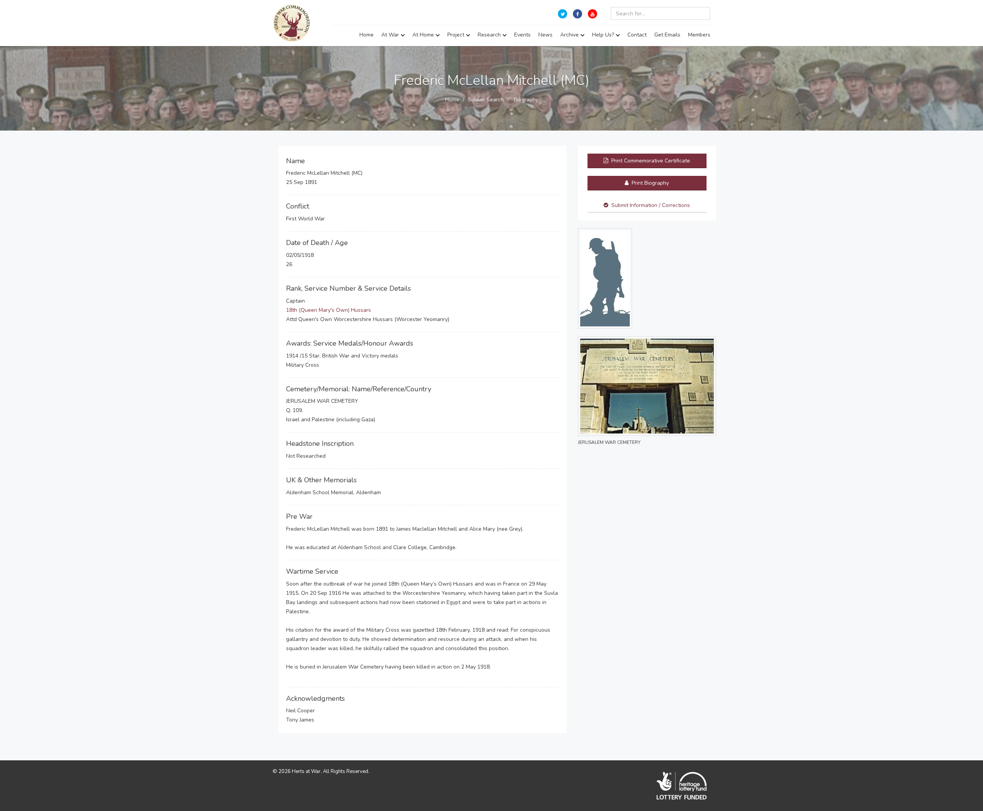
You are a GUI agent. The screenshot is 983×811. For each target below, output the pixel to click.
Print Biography (649, 183)
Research (490, 34)
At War (390, 34)
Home (366, 34)
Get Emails (667, 34)
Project (456, 34)
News (545, 34)
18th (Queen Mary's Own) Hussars (328, 310)
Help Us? (604, 34)
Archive (570, 34)
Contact (637, 34)
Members (699, 34)
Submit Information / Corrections (650, 205)
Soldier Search (486, 99)
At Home (423, 34)
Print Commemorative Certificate (650, 160)
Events (522, 34)
